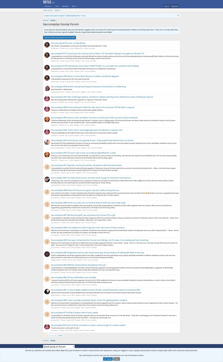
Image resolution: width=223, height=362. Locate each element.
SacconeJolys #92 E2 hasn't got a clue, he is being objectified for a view (83, 152)
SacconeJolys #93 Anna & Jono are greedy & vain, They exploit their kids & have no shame (92, 140)
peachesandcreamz (57, 92)
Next (60, 335)
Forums (48, 6)
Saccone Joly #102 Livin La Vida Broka (68, 43)
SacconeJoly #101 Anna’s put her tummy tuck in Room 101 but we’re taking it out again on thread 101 (97, 53)
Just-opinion (55, 173)
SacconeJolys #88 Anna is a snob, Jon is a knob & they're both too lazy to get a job (88, 202)
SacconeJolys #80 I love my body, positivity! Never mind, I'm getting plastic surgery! (89, 300)
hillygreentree (56, 260)
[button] (52, 6)
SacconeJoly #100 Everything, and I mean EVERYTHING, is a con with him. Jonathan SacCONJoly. (95, 65)
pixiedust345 (55, 185)
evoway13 (54, 102)
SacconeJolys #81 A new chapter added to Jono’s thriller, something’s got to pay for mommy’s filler (95, 289)
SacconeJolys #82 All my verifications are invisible (73, 277)
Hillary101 (54, 125)
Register (57, 10)
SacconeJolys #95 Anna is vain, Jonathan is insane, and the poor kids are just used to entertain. (94, 117)
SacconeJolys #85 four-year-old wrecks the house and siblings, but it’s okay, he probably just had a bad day (100, 240)
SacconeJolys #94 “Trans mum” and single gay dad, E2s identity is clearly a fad (86, 130)
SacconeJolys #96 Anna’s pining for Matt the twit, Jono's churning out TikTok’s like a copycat (92, 107)
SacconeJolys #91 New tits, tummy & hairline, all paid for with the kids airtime (86, 165)
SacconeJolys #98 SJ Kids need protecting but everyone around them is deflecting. (88, 86)
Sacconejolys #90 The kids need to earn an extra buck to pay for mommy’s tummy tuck (91, 177)
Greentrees (55, 48)
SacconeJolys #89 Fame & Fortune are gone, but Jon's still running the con (85, 190)
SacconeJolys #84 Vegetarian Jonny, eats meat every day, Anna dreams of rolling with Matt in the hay (97, 252)
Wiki (73, 6)
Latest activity (48, 10)
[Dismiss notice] (178, 15)
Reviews (65, 6)
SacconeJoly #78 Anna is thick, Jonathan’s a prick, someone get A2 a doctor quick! (88, 325)
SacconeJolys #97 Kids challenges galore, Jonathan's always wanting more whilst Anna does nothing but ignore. (102, 97)
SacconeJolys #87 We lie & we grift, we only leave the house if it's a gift (83, 215)
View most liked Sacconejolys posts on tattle (59, 37)
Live (57, 6)
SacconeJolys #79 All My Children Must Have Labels (74, 312)
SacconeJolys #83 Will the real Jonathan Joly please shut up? (78, 265)
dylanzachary (55, 295)
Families (92, 48)
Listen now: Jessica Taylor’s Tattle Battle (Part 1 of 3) (65, 15)
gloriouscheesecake (58, 148)
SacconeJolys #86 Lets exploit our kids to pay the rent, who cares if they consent (87, 227)
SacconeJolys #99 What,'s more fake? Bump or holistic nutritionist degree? (85, 76)
